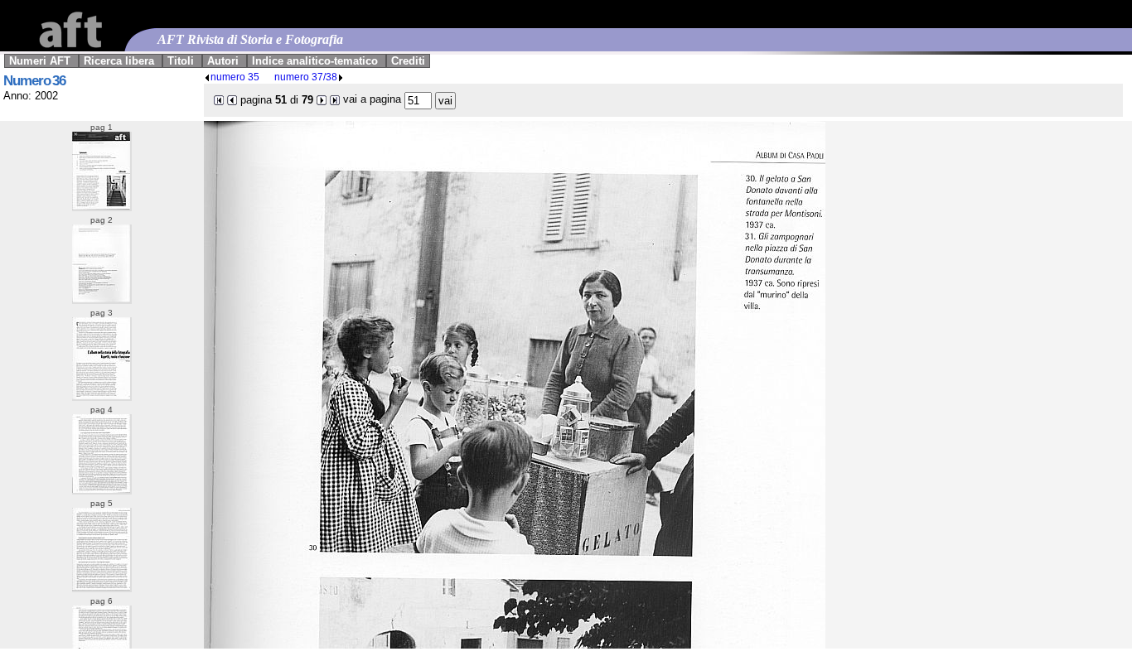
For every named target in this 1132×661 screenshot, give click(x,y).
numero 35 (234, 76)
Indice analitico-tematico (315, 61)
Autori (223, 61)
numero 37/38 (305, 76)
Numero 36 (34, 81)
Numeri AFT (39, 61)
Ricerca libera (119, 61)
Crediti (408, 61)
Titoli (180, 61)
